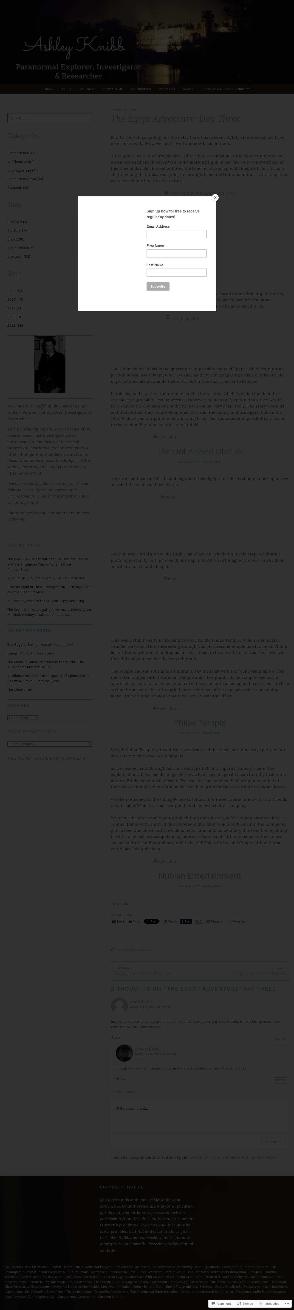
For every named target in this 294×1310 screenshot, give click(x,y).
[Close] (215, 197)
